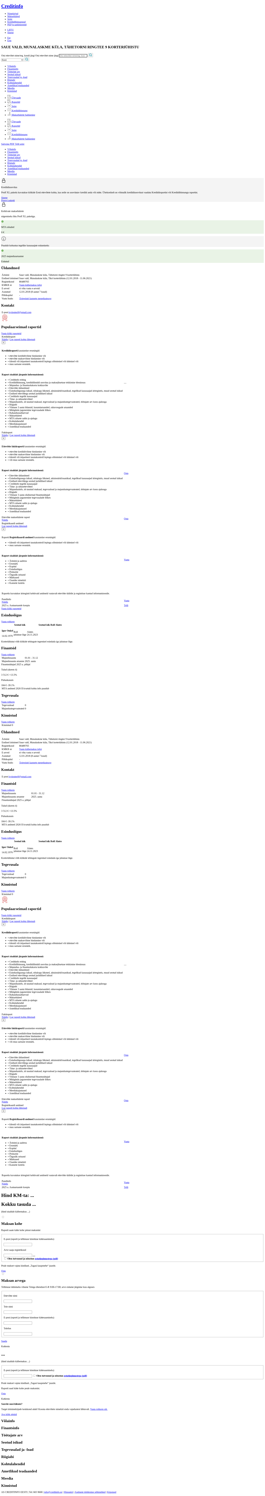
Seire (9, 19)
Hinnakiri (68, 1492)
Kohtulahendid (14, 82)
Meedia (11, 88)
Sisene (10, 32)
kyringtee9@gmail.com (20, 312)
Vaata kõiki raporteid (11, 333)
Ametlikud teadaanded (18, 85)
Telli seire (19, 144)
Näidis (5, 339)
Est (8, 37)
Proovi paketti (8, 200)
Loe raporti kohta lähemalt (22, 339)
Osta (126, 473)
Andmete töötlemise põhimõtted (90, 1492)
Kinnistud (12, 91)
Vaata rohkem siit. (99, 1409)
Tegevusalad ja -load (17, 77)
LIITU (10, 30)
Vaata (126, 559)
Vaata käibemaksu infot (30, 285)
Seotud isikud (14, 74)
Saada (4, 1341)
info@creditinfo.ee (53, 1492)
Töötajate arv (13, 71)
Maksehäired (13, 16)
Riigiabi (11, 80)
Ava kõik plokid (9, 1414)
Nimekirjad (12, 13)
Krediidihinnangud (16, 22)
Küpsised (111, 1492)
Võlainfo (11, 66)
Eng (9, 40)
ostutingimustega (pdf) (46, 1258)
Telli (126, 605)
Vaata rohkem (8, 621)
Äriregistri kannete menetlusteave (35, 298)
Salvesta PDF (8, 144)
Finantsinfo (12, 69)
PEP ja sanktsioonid (17, 24)
